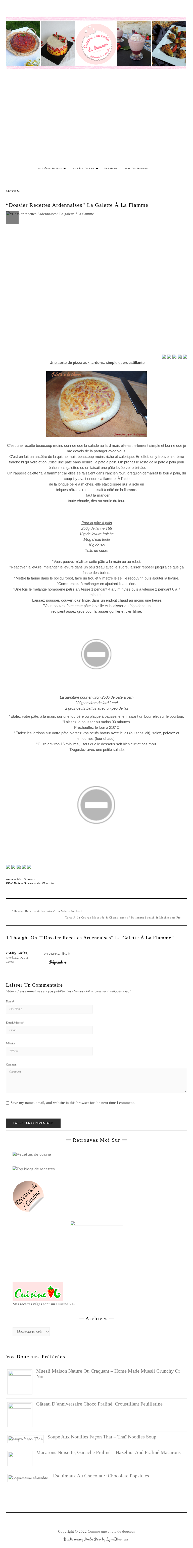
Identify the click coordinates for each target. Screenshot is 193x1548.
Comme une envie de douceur (111, 1531)
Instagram (16, 9)
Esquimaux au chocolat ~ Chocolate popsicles (101, 1475)
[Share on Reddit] (174, 357)
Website (10, 1043)
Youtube (45, 9)
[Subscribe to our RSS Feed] (24, 867)
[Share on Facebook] (164, 357)
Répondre (58, 962)
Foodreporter (31, 9)
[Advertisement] (96, 115)
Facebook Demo (75, 9)
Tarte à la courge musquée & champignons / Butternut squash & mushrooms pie (123, 917)
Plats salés (48, 883)
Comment (11, 1064)
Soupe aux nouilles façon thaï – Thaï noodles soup (101, 1436)
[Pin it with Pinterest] (180, 357)
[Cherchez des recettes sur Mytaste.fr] (34, 1169)
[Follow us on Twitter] (13, 867)
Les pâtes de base (83, 168)
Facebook (9, 9)
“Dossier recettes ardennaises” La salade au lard (47, 910)
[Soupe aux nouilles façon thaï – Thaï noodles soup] (27, 1439)
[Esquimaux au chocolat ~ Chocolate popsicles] (30, 1478)
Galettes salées (32, 883)
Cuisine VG (65, 1304)
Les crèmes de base (50, 168)
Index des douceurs (53, 9)
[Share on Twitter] (169, 357)
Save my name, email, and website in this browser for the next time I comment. (73, 1103)
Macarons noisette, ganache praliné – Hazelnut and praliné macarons (108, 1452)
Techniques (111, 168)
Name (10, 1001)
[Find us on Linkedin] (19, 867)
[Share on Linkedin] (185, 357)
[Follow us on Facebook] (8, 867)
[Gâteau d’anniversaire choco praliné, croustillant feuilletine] (21, 1414)
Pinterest (24, 9)
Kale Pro (93, 1539)
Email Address (15, 1022)
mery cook (16, 952)
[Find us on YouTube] (29, 867)
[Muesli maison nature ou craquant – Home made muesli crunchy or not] (21, 1381)
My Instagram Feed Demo (67, 9)
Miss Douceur (26, 879)
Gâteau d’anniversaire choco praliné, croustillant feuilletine (99, 1404)
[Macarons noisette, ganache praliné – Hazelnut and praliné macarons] (21, 1458)
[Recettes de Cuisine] (32, 1154)
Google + (38, 9)
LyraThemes (118, 1539)
